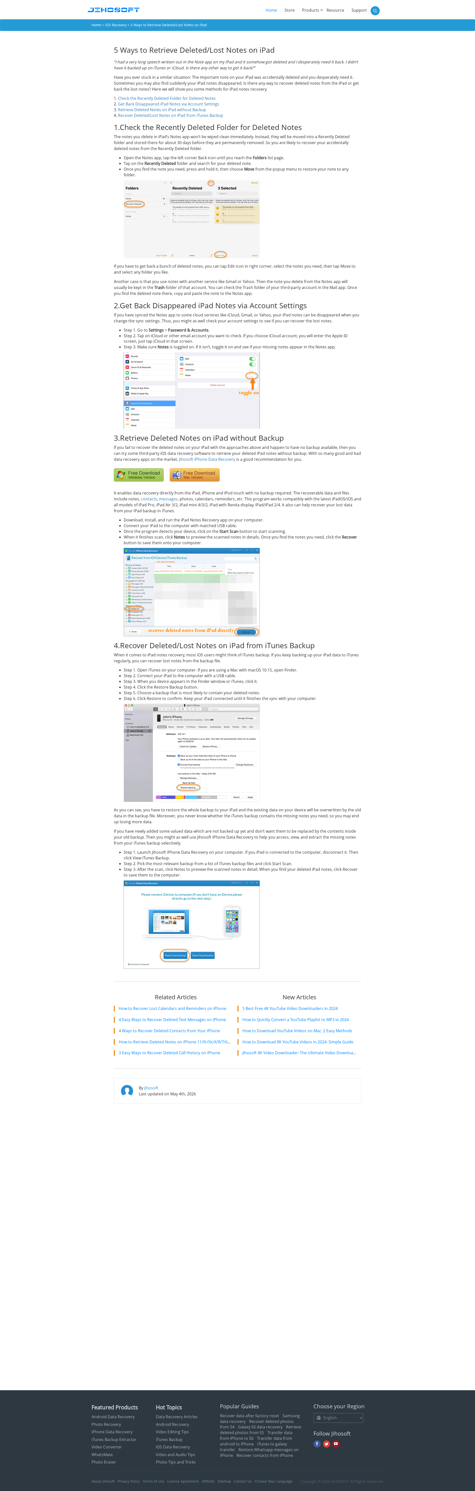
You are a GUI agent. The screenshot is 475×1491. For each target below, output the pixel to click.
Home (273, 10)
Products (310, 10)
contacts (149, 499)
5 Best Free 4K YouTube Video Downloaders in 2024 (290, 1008)
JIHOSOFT (340, 1481)
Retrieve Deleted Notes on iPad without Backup (162, 109)
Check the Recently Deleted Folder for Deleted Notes (167, 98)
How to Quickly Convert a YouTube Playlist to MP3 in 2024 (295, 1019)
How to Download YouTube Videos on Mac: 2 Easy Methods (297, 1030)
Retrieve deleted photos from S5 (260, 1429)
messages (168, 499)
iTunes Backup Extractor (114, 1439)
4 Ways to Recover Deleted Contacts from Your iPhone (169, 1030)
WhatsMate (102, 1454)
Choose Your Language (273, 1481)
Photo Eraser (104, 1462)
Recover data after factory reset (249, 1415)
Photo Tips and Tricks (176, 1462)
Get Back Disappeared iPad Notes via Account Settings (168, 104)
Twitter (326, 1444)
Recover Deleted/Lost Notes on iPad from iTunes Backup (170, 115)
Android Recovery (172, 1424)
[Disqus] (237, 1171)
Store (290, 10)
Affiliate (208, 1481)
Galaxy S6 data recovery (260, 1427)
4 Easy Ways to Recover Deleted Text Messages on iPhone (172, 1019)
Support (359, 10)
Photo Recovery (106, 1424)
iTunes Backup (169, 1439)
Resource (335, 10)
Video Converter (107, 1447)
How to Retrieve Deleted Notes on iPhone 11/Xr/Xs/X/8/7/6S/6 (176, 1042)
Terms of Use (153, 1481)
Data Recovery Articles (177, 1416)
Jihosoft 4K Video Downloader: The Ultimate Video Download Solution (307, 1052)
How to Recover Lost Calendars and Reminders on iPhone (172, 1008)
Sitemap (224, 1481)
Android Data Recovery (113, 1416)
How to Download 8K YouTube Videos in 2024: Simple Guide (297, 1042)
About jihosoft (103, 1481)
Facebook (317, 1444)
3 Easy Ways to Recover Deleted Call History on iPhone (169, 1052)
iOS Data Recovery (173, 1447)
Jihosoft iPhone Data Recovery (207, 459)
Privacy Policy (129, 1481)
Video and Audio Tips (175, 1454)
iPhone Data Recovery (112, 1432)
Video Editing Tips (172, 1432)
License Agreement (183, 1481)
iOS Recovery (116, 25)
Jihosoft (151, 1088)
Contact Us (243, 1481)
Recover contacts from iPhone (265, 1455)
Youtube (336, 1444)
